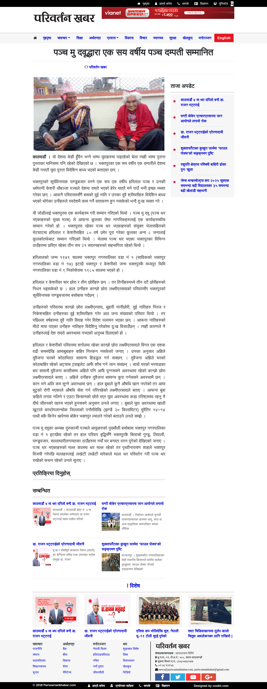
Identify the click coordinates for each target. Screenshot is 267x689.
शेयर (65, 666)
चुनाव (36, 672)
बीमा (65, 654)
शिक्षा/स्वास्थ (39, 666)
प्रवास (111, 38)
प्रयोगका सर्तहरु (124, 686)
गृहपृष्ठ (145, 3)
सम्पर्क (185, 3)
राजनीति (37, 649)
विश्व (125, 654)
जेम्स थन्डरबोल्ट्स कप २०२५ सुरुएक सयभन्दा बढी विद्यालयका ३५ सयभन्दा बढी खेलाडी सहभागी (205, 186)
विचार (143, 38)
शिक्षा (79, 38)
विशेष (135, 586)
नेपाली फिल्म (99, 649)
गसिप (96, 660)
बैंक (65, 649)
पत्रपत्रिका (39, 660)
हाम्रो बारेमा (165, 3)
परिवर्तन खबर (98, 67)
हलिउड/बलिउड (101, 654)
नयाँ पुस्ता (98, 666)
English (223, 38)
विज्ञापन (203, 3)
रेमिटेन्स (67, 672)
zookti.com (220, 686)
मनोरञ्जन (205, 38)
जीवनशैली (98, 672)
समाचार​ (62, 38)
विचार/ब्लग (128, 660)
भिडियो (126, 672)
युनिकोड (223, 3)
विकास (129, 38)
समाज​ (36, 654)
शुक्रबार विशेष (131, 649)
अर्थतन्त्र (95, 38)
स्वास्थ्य (158, 38)
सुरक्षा (172, 38)
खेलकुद (188, 38)
